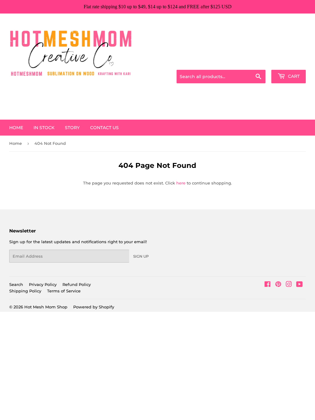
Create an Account (289, 62)
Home (16, 127)
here (180, 182)
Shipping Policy (25, 290)
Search (16, 284)
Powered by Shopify (93, 306)
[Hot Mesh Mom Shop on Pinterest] (278, 285)
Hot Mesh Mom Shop (45, 306)
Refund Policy (76, 284)
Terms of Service (64, 290)
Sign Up (141, 256)
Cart (293, 76)
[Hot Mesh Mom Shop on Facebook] (267, 285)
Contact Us (104, 127)
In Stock (44, 127)
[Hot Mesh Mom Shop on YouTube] (299, 285)
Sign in (257, 62)
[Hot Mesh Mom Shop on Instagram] (289, 285)
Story (72, 127)
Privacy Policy (43, 284)
